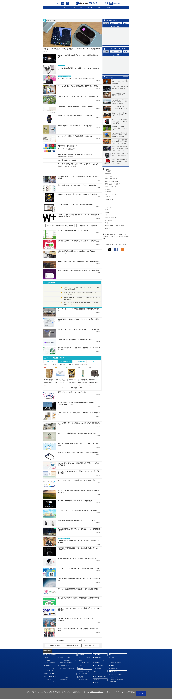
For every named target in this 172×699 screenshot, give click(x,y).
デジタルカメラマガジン (50, 671)
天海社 (112, 652)
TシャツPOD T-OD (84, 657)
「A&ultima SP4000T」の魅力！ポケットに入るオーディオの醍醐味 (120, 81)
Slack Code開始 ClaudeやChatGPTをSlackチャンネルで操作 (78, 265)
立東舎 (81, 660)
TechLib (97, 677)
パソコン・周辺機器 (79, 356)
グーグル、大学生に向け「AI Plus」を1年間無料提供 (75, 495)
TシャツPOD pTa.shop (116, 669)
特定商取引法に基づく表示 (123, 683)
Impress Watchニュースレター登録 (114, 225)
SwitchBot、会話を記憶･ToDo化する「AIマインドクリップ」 (78, 515)
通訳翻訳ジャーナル (100, 657)
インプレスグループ (110, 683)
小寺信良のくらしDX (110, 186)
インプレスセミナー (64, 660)
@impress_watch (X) (110, 217)
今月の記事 (108, 171)
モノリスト (108, 210)
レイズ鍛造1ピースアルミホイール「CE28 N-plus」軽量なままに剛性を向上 (120, 101)
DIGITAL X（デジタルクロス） (67, 662)
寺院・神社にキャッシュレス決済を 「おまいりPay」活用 (77, 180)
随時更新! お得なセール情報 (67, 160)
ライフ (81, 7)
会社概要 (101, 683)
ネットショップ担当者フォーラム (68, 654)
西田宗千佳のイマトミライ (112, 178)
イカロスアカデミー (100, 662)
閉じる (141, 693)
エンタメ (90, 7)
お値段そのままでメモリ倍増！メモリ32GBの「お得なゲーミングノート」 (119, 161)
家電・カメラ (50, 356)
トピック (107, 202)
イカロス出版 (97, 649)
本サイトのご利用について (48, 683)
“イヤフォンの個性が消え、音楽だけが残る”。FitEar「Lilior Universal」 (119, 94)
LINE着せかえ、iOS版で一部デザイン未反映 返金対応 (76, 106)
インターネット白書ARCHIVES (52, 676)
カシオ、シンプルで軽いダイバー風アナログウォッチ (75, 115)
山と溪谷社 (80, 663)
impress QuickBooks (116, 657)
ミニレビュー (108, 207)
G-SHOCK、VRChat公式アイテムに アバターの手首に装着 (77, 189)
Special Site (109, 77)
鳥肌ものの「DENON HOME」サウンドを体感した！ (119, 128)
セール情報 (108, 173)
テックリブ (96, 674)
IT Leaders (47, 660)
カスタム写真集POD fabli (117, 671)
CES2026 (107, 197)
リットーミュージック (84, 652)
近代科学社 (80, 671)
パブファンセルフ (115, 663)
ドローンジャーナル (49, 662)
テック (63, 7)
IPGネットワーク (113, 666)
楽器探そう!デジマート (84, 654)
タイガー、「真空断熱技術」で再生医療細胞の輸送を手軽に (77, 428)
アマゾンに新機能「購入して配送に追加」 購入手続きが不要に (78, 86)
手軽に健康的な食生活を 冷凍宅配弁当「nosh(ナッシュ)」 (77, 154)
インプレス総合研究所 (49, 657)
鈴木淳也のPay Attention (111, 181)
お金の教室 (108, 191)
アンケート (108, 223)
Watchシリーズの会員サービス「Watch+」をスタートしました (78, 164)
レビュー (107, 204)
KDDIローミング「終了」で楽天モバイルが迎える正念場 (76, 78)
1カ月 (125, 23)
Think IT (46, 652)
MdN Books (98, 668)
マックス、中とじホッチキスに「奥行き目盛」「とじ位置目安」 (78, 324)
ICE (110, 649)
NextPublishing (63, 674)
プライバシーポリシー (91, 683)
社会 (108, 7)
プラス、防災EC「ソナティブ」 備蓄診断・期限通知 (75, 199)
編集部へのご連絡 (80, 683)
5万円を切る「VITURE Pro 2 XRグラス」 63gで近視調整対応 (78, 447)
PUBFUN (111, 660)
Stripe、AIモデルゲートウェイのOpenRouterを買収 (75, 334)
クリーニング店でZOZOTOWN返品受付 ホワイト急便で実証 (78, 583)
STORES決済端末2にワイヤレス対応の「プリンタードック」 (78, 553)
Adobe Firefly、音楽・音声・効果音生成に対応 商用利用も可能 (79, 256)
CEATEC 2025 (109, 199)
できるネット (47, 674)
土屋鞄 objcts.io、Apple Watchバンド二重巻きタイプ (75, 126)
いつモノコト (108, 176)
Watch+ (107, 212)
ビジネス (72, 7)
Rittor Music (81, 649)
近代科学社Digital (83, 674)
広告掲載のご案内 (69, 683)
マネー (99, 7)
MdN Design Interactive (100, 671)
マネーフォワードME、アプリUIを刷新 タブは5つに (75, 136)
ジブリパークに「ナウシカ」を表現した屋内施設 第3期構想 (77, 505)
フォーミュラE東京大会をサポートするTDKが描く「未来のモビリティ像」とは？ (120, 148)
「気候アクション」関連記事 (87, 220)
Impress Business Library (66, 657)
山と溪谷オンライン (84, 666)
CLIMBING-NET (83, 668)
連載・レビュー (84, 635)
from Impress (108, 220)
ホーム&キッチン (65, 356)
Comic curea (114, 654)
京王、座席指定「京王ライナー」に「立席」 (72, 387)
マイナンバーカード (110, 194)
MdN (95, 665)
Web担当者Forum (48, 654)
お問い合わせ (60, 683)
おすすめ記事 (51, 277)
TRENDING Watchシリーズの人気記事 (60, 220)
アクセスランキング (111, 20)
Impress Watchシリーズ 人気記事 (115, 48)
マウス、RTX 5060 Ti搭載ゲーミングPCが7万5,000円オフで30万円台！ (119, 121)
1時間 (106, 23)
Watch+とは (108, 228)
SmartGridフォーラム (65, 652)
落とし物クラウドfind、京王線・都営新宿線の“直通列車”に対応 (78, 592)
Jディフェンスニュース (100, 654)
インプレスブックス (64, 671)
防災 (106, 215)
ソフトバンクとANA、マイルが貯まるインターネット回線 (76, 475)
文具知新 (107, 189)
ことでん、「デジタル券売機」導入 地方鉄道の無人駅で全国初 (78, 563)
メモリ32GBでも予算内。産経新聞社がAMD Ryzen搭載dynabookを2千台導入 (119, 134)
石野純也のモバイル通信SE (112, 184)
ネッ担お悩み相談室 (49, 665)
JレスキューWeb (99, 660)
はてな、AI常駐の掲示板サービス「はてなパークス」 (75, 225)
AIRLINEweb (98, 652)
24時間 (112, 23)
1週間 (119, 23)
